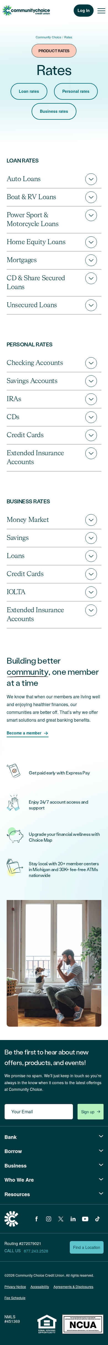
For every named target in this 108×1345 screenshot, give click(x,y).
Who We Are (19, 1179)
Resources (17, 1194)
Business (15, 1165)
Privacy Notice (15, 1286)
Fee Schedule (14, 1297)
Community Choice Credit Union (26, 10)
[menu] (101, 10)
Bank (10, 1137)
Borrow (13, 1151)
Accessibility (39, 1286)
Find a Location (86, 1247)
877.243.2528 (36, 1251)
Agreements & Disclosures (73, 1286)
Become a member (24, 733)
